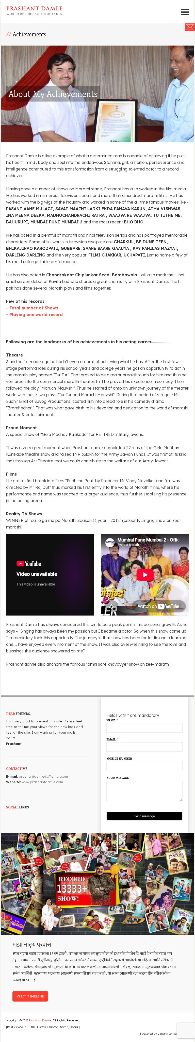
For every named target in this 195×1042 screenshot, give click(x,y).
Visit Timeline (30, 996)
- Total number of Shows (32, 307)
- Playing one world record (34, 314)
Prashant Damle (40, 1020)
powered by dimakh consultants (163, 1033)
